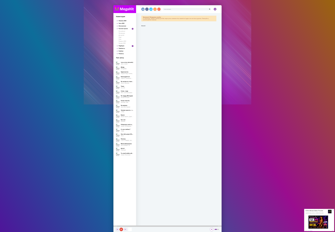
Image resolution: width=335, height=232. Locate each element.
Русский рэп (122, 31)
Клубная (121, 51)
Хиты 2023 (121, 23)
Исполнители (122, 26)
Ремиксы (121, 53)
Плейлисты (122, 48)
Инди (120, 37)
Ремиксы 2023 (122, 41)
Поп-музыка (122, 33)
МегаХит (143, 25)
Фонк (120, 39)
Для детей (121, 35)
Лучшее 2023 (122, 43)
